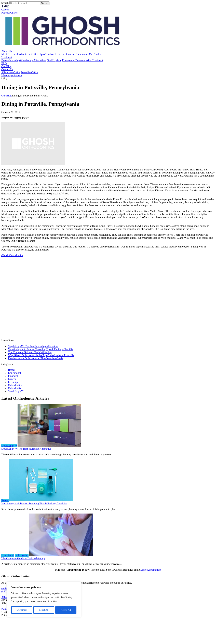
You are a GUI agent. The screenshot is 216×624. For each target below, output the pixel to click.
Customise (22, 610)
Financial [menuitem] (69, 54)
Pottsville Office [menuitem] (29, 72)
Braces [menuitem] (5, 60)
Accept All (66, 610)
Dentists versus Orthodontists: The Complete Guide (35, 358)
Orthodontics (15, 385)
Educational (14, 372)
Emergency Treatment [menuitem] (74, 60)
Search (5, 3)
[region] (44, 599)
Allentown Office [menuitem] (10, 72)
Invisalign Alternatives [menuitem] (34, 60)
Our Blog (6, 95)
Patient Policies (9, 12)
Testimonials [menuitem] (81, 54)
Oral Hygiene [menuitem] (54, 60)
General (12, 379)
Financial (13, 376)
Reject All (43, 610)
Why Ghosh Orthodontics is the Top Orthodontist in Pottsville (41, 355)
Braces (11, 369)
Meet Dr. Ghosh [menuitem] (10, 54)
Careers (5, 9)
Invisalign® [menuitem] (15, 60)
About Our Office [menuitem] (28, 54)
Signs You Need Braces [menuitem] (51, 54)
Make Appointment (150, 569)
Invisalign (13, 382)
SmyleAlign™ (16, 391)
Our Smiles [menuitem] (95, 54)
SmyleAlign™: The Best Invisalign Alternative (33, 346)
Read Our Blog (90, 445)
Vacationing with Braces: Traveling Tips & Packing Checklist (40, 349)
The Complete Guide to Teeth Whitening (30, 352)
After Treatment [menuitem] (94, 60)
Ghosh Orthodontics (12, 255)
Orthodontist (14, 388)
